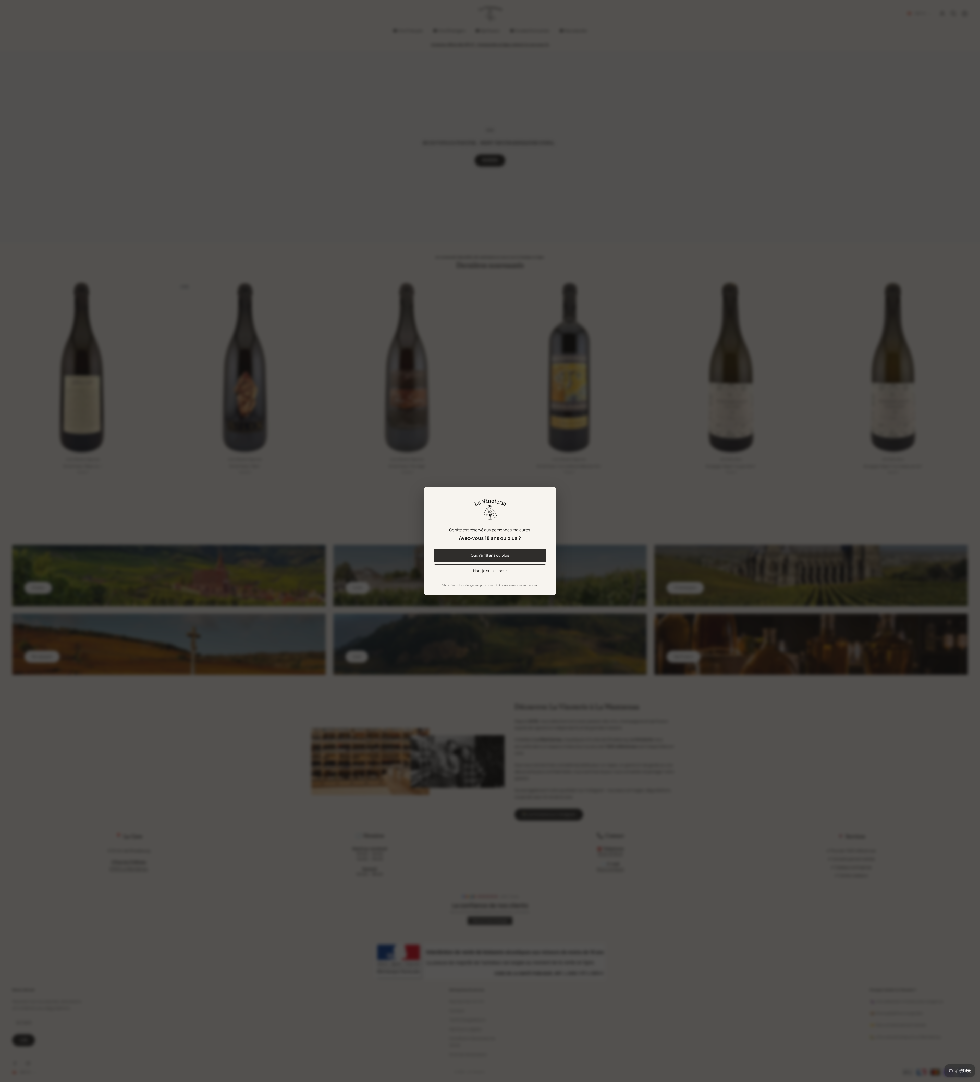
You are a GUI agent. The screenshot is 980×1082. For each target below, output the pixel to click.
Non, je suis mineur (490, 570)
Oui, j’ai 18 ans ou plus (490, 555)
